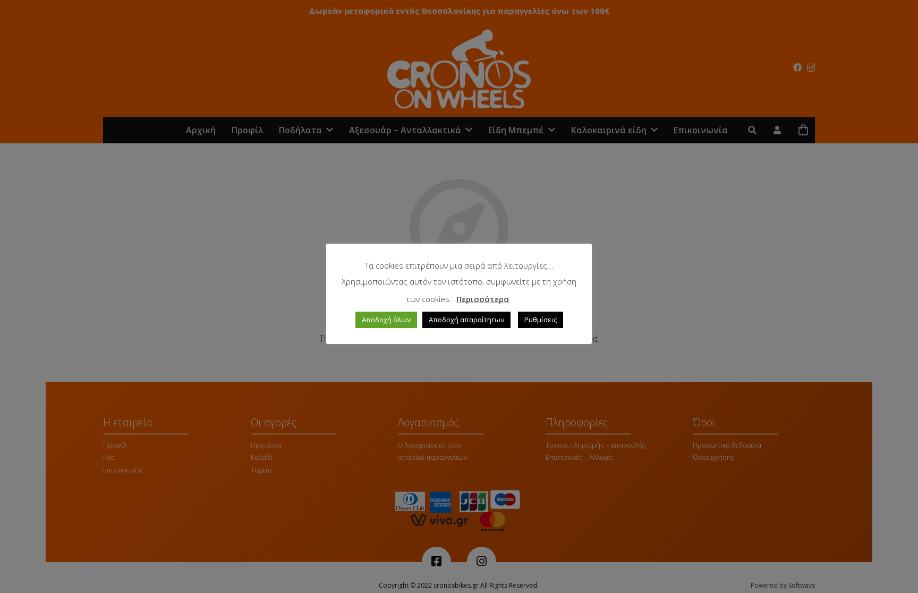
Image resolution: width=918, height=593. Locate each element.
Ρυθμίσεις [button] (540, 319)
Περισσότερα (482, 299)
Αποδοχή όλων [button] (386, 319)
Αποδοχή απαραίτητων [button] (466, 319)
